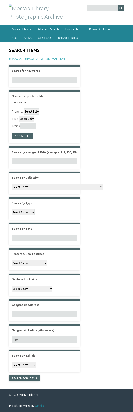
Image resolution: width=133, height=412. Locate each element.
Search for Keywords (26, 70)
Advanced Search (48, 29)
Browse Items (73, 29)
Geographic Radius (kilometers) (33, 330)
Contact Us (44, 37)
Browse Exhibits (68, 37)
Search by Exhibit (23, 355)
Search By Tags (22, 228)
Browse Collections (101, 29)
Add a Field (22, 136)
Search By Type (22, 203)
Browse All (15, 58)
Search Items (56, 58)
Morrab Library (21, 29)
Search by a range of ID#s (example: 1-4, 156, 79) (44, 152)
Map (14, 37)
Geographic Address (25, 305)
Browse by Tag (34, 58)
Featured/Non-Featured (28, 253)
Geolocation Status (25, 279)
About (28, 37)
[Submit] (121, 8)
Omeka (39, 405)
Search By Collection (25, 177)
